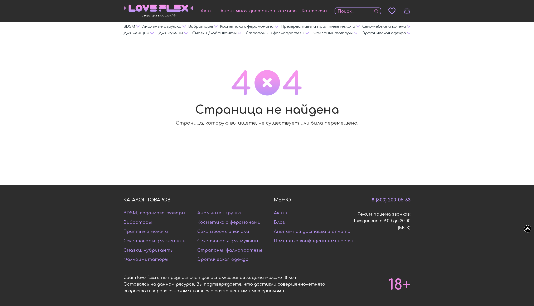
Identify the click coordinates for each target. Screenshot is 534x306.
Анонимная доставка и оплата (258, 11)
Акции (208, 11)
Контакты (314, 11)
